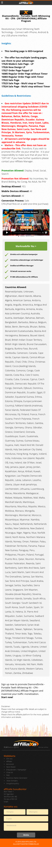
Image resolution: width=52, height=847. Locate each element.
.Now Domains (12, 780)
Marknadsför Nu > (26, 246)
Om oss (9, 758)
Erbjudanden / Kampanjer (16, 769)
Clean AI (9, 772)
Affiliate (9, 761)
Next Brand (10, 767)
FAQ (8, 775)
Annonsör (10, 764)
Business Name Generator (16, 778)
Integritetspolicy (12, 783)
